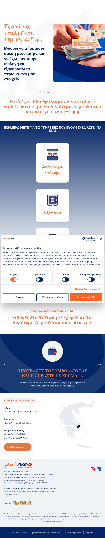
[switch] (39, 279)
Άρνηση (19, 297)
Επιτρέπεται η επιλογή (52, 297)
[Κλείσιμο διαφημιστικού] (101, 239)
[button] (48, 92)
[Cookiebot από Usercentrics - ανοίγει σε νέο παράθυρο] (84, 239)
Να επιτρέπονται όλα (85, 297)
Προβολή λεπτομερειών (86, 289)
